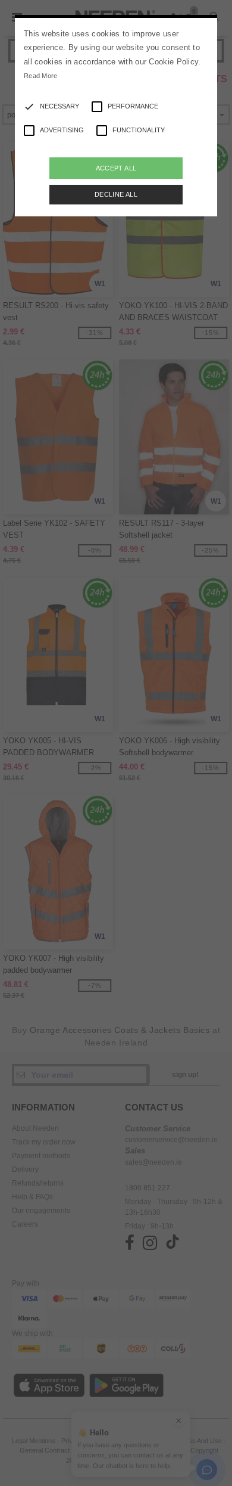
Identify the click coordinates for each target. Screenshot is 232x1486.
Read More (41, 75)
